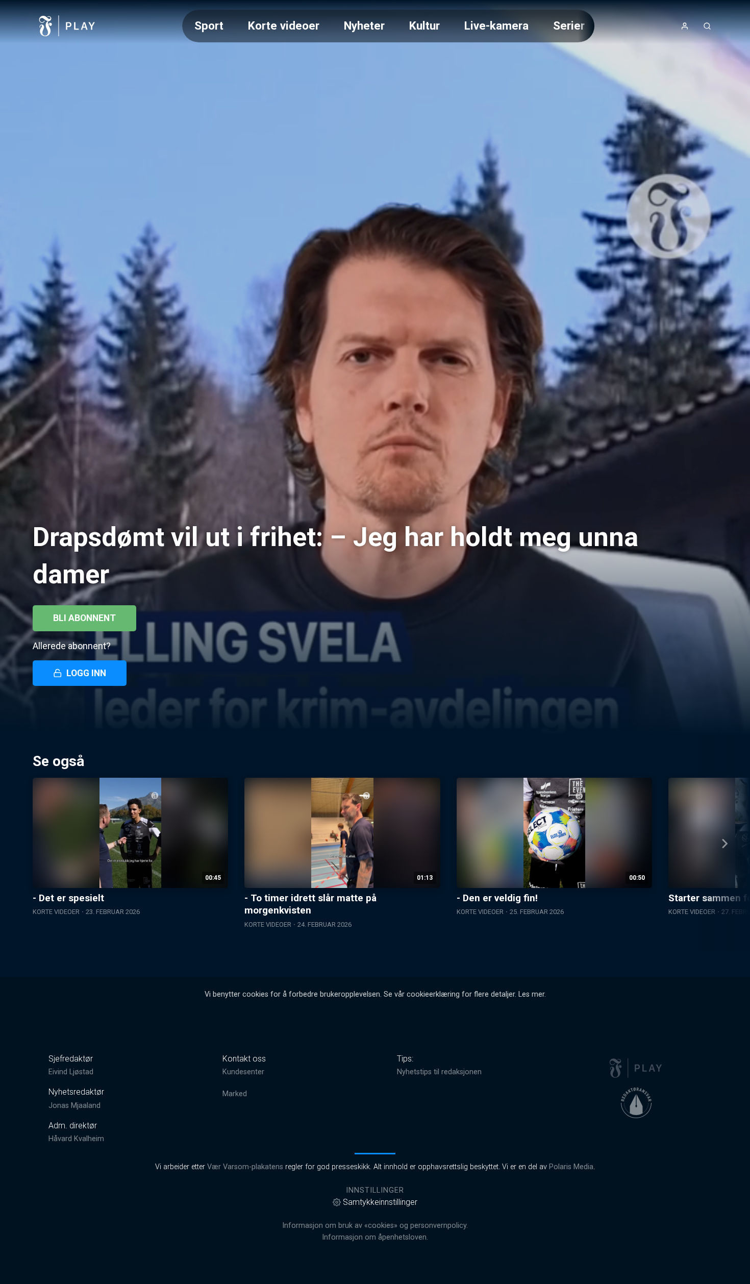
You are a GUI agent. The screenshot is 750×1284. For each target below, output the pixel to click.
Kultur (424, 25)
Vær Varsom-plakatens (245, 1167)
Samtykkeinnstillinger (380, 1202)
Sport (208, 25)
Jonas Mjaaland (74, 1105)
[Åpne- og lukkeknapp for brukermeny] (684, 26)
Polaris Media (571, 1167)
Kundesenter (243, 1072)
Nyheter (364, 25)
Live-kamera (496, 25)
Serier (569, 25)
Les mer (531, 994)
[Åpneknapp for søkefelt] (707, 26)
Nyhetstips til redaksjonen (439, 1072)
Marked (234, 1094)
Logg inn (86, 673)
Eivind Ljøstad (70, 1072)
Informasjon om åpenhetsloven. (375, 1237)
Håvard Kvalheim (76, 1138)
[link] (67, 26)
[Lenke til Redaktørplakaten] (636, 1103)
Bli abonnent (84, 618)
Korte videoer (283, 25)
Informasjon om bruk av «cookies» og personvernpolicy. (375, 1225)
